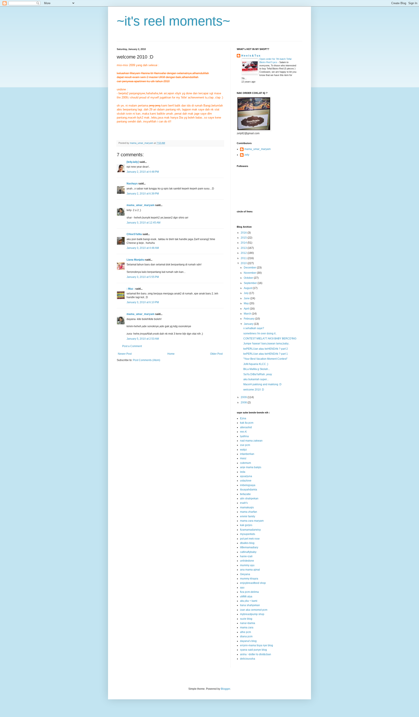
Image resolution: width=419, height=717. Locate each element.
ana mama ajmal (250, 569)
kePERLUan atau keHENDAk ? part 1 (265, 353)
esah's (244, 502)
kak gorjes (246, 525)
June (247, 298)
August (248, 288)
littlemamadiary (249, 547)
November (250, 272)
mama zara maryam (252, 520)
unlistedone (247, 560)
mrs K (243, 431)
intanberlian (247, 454)
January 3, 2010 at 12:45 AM (143, 222)
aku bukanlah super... (256, 379)
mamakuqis (247, 507)
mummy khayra (249, 578)
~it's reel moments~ (173, 21)
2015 (244, 237)
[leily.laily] (133, 161)
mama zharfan (248, 511)
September (251, 283)
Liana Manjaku (135, 259)
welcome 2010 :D (253, 389)
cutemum (245, 462)
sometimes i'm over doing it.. (260, 333)
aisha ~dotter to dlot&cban (255, 654)
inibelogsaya (247, 485)
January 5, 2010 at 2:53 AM (143, 338)
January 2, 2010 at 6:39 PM (143, 193)
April (247, 308)
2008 (244, 402)
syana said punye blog (253, 649)
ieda (242, 471)
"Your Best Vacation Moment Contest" (265, 358)
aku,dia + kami (248, 600)
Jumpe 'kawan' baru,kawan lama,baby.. (266, 343)
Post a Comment (132, 346)
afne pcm (245, 632)
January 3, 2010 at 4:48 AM (143, 247)
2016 (244, 232)
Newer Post (125, 353)
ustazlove (245, 480)
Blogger (225, 688)
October (249, 277)
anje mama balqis (250, 467)
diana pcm (246, 636)
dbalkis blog (247, 543)
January (249, 323)
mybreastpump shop (252, 614)
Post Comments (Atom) (146, 360)
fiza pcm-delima (249, 591)
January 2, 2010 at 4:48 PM (143, 171)
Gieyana (245, 574)
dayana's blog (248, 641)
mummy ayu (247, 565)
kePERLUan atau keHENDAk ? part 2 (265, 348)
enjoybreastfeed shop (253, 583)
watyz (243, 449)
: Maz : (131, 288)
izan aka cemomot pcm (253, 609)
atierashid (246, 427)
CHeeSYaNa (134, 234)
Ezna (243, 418)
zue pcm (245, 445)
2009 (244, 397)
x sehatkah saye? (253, 328)
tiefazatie (245, 494)
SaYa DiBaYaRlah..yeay (257, 374)
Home (171, 353)
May (246, 303)
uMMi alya (246, 596)
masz (243, 458)
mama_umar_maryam (141, 205)
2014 (244, 242)
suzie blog (246, 618)
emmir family (247, 516)
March (248, 313)
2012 (244, 252)
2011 (244, 258)
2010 (244, 263)
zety (246, 154)
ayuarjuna (246, 476)
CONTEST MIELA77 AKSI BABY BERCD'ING (269, 338)
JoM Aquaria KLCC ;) (255, 364)
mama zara (246, 627)
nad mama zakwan (251, 440)
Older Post (216, 353)
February (249, 318)
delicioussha (247, 658)
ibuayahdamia (248, 489)
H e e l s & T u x (250, 55)
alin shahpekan (249, 498)
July (246, 293)
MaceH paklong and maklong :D (262, 384)
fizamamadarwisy (250, 529)
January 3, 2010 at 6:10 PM (143, 302)
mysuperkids (247, 534)
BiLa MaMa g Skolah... (256, 369)
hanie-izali (246, 556)
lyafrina (244, 436)
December (250, 267)
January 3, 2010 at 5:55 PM (143, 277)
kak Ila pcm (246, 422)
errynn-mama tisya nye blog (256, 645)
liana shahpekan (250, 605)
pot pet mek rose (250, 538)
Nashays (132, 183)
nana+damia (247, 623)
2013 (244, 247)
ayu (242, 587)
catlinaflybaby (248, 552)
